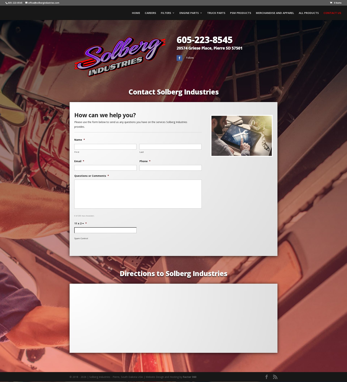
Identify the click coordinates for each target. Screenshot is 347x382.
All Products (309, 13)
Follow (190, 57)
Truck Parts (216, 13)
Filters (166, 13)
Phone (145, 161)
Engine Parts (189, 13)
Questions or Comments (91, 175)
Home (136, 13)
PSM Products (240, 13)
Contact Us (332, 13)
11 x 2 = (80, 223)
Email (79, 161)
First (76, 152)
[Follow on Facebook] (179, 58)
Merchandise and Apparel (275, 13)
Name (79, 139)
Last (142, 152)
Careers (150, 13)
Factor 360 (189, 377)
